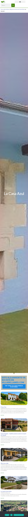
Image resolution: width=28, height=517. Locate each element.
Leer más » (2, 415)
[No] (26, 514)
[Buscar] (13, 5)
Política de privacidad (18, 515)
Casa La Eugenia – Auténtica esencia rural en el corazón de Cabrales (13, 434)
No (11, 515)
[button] (20, 2)
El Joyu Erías (3, 407)
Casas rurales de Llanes (5, 9)
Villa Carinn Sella (4, 463)
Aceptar (7, 515)
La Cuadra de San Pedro (6, 491)
